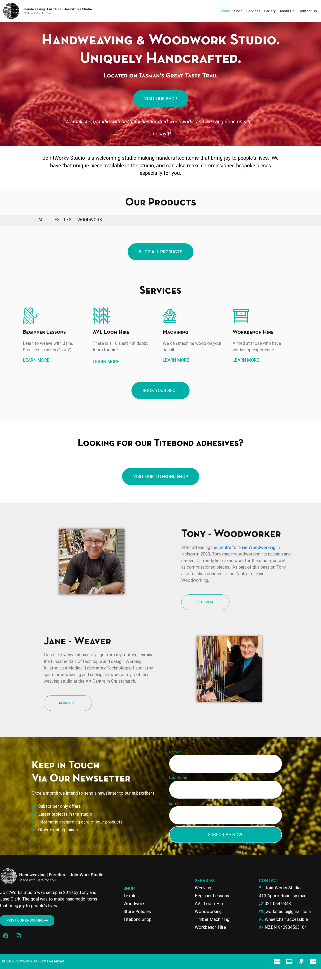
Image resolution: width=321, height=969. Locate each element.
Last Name (178, 777)
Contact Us (308, 11)
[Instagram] (18, 935)
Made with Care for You (37, 13)
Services (253, 11)
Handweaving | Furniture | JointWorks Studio (58, 9)
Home (225, 11)
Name (174, 752)
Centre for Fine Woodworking (246, 547)
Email (174, 803)
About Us (287, 11)
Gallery (270, 11)
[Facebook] (5, 935)
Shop (238, 11)
